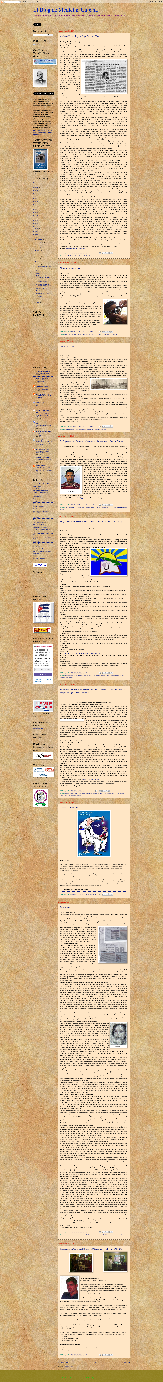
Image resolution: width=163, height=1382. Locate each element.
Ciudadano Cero (40, 402)
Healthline (35, 504)
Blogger (99, 1378)
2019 (36, 201)
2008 (36, 231)
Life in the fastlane (38, 515)
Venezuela (114, 334)
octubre (39, 245)
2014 (36, 215)
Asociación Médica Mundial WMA (42, 484)
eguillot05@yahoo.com (82, 498)
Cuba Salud (75, 256)
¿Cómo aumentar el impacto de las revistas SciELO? (44, 380)
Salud (123, 675)
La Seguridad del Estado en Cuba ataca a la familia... (43, 276)
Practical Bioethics (38, 544)
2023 (36, 190)
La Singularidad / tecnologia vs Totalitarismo (41, 511)
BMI (90, 675)
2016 (36, 209)
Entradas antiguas (124, 1362)
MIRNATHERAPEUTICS (39, 524)
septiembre (39, 248)
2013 (36, 218)
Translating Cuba (40, 440)
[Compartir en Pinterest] (112, 253)
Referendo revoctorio (110, 1235)
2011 (36, 223)
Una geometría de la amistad (42, 373)
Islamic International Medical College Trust (110, 793)
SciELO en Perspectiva (42, 378)
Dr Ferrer (81, 256)
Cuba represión (100, 507)
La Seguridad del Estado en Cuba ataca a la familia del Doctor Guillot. (92, 441)
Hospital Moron (96, 334)
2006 (36, 237)
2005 (36, 306)
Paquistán (79, 795)
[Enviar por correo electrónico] (103, 253)
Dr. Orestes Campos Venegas (102, 675)
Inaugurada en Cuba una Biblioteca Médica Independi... (42, 295)
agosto (38, 250)
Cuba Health (68, 256)
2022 (36, 193)
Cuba (75, 334)
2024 (36, 188)
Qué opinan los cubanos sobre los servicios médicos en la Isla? (43, 459)
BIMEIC (86, 675)
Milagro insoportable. (70, 267)
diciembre (39, 239)
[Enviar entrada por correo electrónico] (99, 253)
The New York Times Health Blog (42, 551)
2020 (36, 198)
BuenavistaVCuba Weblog (42, 394)
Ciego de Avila (69, 334)
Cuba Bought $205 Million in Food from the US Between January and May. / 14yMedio (44, 443)
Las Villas (94, 429)
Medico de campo (101, 429)
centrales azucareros (82, 429)
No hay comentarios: (91, 253)
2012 (36, 220)
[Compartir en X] (107, 253)
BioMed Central (37, 486)
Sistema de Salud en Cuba (42, 457)
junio (38, 256)
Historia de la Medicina (39, 506)
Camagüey (68, 793)
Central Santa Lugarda (71, 429)
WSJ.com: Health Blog (39, 558)
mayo (38, 258)
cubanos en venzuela (70, 1235)
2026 (36, 182)
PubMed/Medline (37, 546)
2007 (36, 234)
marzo (38, 264)
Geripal (35, 499)
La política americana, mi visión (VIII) (43, 425)
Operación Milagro (106, 334)
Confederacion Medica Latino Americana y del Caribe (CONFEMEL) (43, 493)
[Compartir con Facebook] (109, 253)
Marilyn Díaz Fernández (69, 795)
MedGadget (36, 517)
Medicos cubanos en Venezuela (96, 1235)
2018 (36, 204)
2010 (36, 226)
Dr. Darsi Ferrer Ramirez (90, 256)
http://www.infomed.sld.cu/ (91, 779)
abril (38, 261)
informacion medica (116, 675)
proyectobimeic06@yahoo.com (90, 653)
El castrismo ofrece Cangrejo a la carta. (43, 404)
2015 (36, 212)
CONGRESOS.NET (38, 729)
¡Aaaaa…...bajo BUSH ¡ (71, 807)
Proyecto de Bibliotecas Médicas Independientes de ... (44, 280)
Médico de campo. (68, 346)
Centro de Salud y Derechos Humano (85, 507)
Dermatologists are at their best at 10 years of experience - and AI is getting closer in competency (44, 415)
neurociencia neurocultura (43, 371)
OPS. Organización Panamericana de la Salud (43, 534)
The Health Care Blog (38, 548)
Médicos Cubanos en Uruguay (44, 449)
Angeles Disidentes (40, 466)
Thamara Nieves (121, 1235)
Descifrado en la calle (82, 1235)
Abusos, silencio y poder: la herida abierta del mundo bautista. (44, 388)
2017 (36, 207)
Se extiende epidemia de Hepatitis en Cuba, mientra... (44, 284)
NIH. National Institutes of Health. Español (42, 530)
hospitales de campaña (93, 793)
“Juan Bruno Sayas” (70, 507)
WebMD (35, 556)
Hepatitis (84, 793)
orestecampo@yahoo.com (73, 653)
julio (38, 253)
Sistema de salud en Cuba (66, 677)
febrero (39, 300)
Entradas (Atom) (69, 1366)
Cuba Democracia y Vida (39, 496)
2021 (36, 196)
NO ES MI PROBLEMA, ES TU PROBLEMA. (43, 396)
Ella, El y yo (38, 435)
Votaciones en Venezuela (66, 1237)
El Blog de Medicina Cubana (65, 9)
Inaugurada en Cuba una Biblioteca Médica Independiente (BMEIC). (91, 1248)
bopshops (82, 1378)
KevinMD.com (37, 508)
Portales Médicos (37, 541)
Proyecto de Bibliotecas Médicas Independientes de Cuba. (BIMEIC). (91, 521)
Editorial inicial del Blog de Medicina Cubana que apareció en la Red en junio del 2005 (43, 132)
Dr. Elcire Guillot (115, 507)
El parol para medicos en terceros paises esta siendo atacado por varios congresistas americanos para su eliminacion (44, 469)
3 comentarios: (90, 791)
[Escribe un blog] (105, 253)
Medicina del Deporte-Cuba (40, 522)
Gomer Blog (36, 501)
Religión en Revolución (42, 386)
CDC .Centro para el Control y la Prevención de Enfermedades (41, 489)
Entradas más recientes (65, 1362)
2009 (36, 229)
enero (38, 302)
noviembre (39, 242)
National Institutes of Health (40, 527)
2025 (36, 185)
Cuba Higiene (78, 793)
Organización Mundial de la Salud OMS (42, 538)
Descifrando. (66, 907)
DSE (121, 507)
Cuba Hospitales (81, 334)
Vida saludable (37, 553)
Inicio (95, 1362)
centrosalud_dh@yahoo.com (75, 248)
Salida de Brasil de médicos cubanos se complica (42, 451)
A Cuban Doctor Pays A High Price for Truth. (80, 36)
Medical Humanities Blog (39, 520)
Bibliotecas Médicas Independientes (74, 675)
